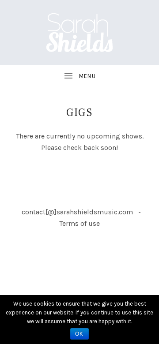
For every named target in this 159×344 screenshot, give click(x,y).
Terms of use (79, 223)
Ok (79, 334)
